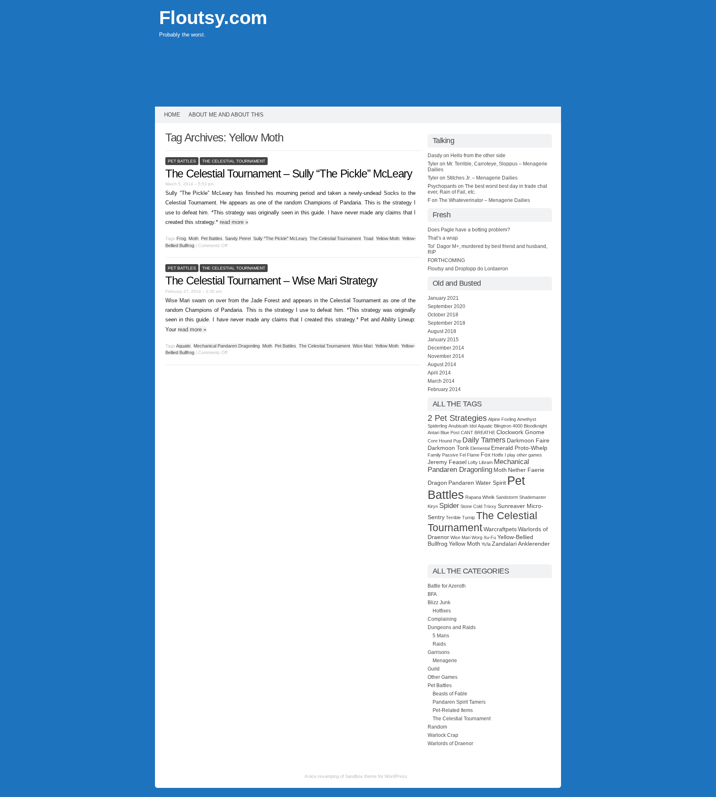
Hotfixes (442, 611)
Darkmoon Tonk (448, 448)
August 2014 (442, 364)
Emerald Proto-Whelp (519, 448)
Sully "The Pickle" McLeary (280, 238)
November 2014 (446, 356)
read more (234, 222)
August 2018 (442, 331)
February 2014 (444, 389)
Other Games (442, 677)
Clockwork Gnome (520, 432)
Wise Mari (363, 345)
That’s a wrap (443, 238)
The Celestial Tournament (233, 161)
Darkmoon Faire (528, 440)
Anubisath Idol (462, 425)
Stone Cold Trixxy (478, 506)
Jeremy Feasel (447, 462)
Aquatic (183, 345)
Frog (181, 238)
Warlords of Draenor (450, 743)
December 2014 (446, 348)
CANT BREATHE (478, 432)
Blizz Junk (439, 602)
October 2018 (443, 315)
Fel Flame (469, 454)
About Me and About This (226, 115)
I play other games (523, 454)
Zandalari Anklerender (521, 543)
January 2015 (443, 340)
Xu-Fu (490, 537)
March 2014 (441, 381)
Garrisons (439, 652)
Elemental (480, 448)
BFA (432, 594)
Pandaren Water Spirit (477, 482)
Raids (439, 644)
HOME (172, 115)
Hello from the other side (478, 155)
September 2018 (446, 323)
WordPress (396, 776)
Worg (477, 537)
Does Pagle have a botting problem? (469, 230)
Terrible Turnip (460, 517)
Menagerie (445, 660)
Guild (434, 669)
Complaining (442, 619)
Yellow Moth (387, 238)
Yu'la (486, 544)
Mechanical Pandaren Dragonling (227, 345)
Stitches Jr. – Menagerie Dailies (482, 178)
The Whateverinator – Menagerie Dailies (484, 200)
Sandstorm (507, 497)
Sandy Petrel (238, 238)
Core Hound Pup (444, 440)
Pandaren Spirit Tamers (459, 702)
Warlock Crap (443, 735)
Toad (368, 238)
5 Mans (441, 636)
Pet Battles (182, 161)
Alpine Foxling (502, 419)
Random (437, 727)
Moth (193, 238)
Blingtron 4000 (508, 425)
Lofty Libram (480, 462)
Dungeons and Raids (452, 627)
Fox (486, 454)
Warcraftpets (500, 529)
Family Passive (443, 454)
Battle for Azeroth (447, 586)
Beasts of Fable (450, 694)
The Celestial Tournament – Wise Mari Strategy (271, 281)
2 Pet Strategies (457, 418)
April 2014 (439, 373)
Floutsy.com (213, 17)
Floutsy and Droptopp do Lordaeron (468, 269)
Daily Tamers (484, 439)
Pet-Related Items (453, 710)
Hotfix (497, 454)
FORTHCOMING (446, 260)
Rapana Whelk (480, 497)
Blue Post (450, 432)
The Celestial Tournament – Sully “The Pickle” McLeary (288, 174)
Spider (449, 505)
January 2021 (443, 298)
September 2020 (446, 306)
